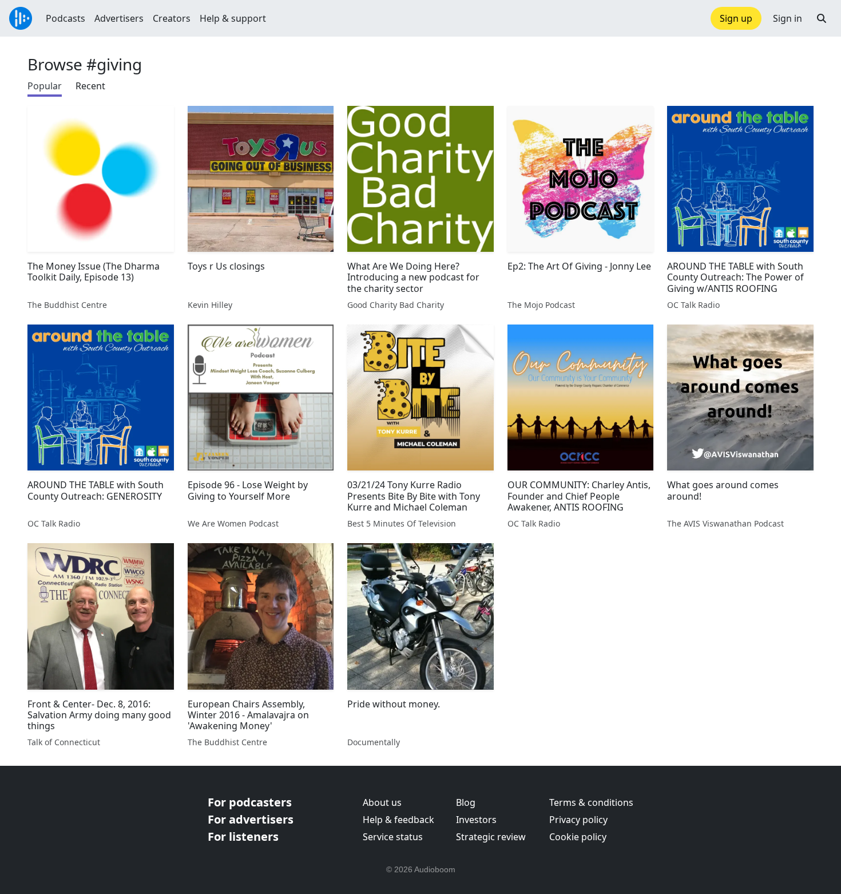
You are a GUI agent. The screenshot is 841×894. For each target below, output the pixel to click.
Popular (44, 86)
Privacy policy (578, 819)
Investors (476, 819)
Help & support (233, 18)
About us (382, 802)
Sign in (787, 18)
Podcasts (65, 18)
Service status (393, 836)
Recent (90, 86)
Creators (172, 18)
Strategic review (491, 836)
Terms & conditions (591, 802)
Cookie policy (577, 836)
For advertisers (250, 819)
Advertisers (119, 18)
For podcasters (250, 802)
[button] (821, 18)
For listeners (243, 836)
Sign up (736, 18)
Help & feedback (398, 819)
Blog (465, 802)
